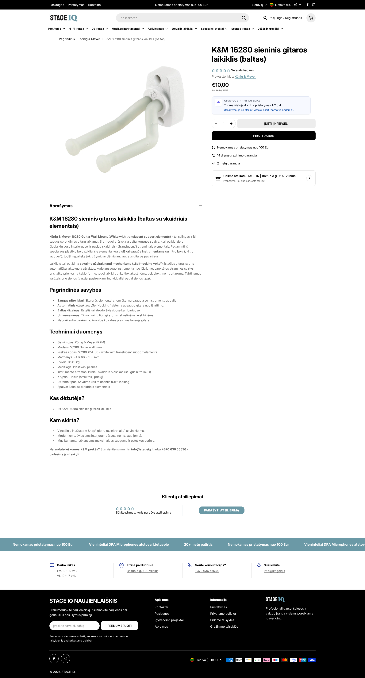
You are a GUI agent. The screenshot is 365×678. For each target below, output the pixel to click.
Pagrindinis (67, 39)
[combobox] (182, 17)
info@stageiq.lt (274, 571)
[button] (221, 70)
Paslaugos (56, 5)
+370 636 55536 (207, 571)
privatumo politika (80, 640)
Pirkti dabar (263, 136)
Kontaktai (95, 5)
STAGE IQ (68, 672)
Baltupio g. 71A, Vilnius (142, 571)
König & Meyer (89, 39)
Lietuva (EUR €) (286, 5)
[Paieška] (243, 18)
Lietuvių (257, 4)
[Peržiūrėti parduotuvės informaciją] (309, 178)
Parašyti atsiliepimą (221, 510)
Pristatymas (76, 5)
